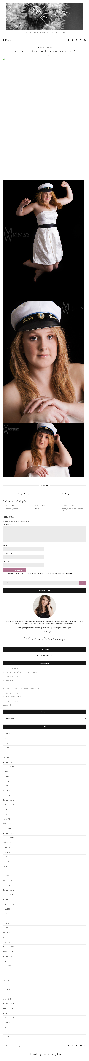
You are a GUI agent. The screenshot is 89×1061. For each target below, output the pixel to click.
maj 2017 (6, 786)
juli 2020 (5, 738)
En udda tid (7, 705)
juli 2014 (5, 914)
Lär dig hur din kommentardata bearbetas (59, 573)
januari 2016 (7, 828)
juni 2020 (6, 743)
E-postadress (7, 553)
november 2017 (8, 767)
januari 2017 (7, 795)
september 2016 (8, 805)
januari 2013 (7, 999)
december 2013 (8, 947)
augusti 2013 (7, 966)
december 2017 (8, 762)
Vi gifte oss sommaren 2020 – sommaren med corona (21, 688)
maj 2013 (6, 980)
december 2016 (8, 800)
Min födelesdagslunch (10, 509)
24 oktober (35, 509)
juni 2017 (6, 781)
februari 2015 (7, 880)
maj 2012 (6, 1037)
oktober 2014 (7, 899)
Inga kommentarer (53, 55)
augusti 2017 (7, 776)
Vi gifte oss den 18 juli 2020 (12, 697)
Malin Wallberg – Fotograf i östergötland (45, 1054)
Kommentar (7, 524)
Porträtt (50, 47)
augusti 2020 (7, 734)
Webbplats (6, 561)
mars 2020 (6, 757)
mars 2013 (6, 989)
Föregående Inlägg (23, 494)
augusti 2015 (7, 852)
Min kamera (7, 1046)
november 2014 (8, 895)
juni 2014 (6, 918)
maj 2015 (6, 866)
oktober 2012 (7, 1013)
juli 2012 (5, 1027)
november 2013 (8, 952)
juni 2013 (6, 975)
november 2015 (8, 838)
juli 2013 (5, 970)
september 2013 (8, 961)
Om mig (17, 1046)
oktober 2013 (7, 956)
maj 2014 (6, 923)
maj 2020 (6, 748)
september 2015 (8, 847)
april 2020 (6, 753)
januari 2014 (7, 942)
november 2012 (8, 1008)
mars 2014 (6, 933)
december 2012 (8, 1004)
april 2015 (6, 871)
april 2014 (6, 928)
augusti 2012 (7, 1023)
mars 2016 (6, 819)
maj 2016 (6, 809)
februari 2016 (7, 824)
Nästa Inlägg (65, 494)
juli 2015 (5, 857)
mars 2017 (6, 790)
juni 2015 (6, 862)
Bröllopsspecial (8, 680)
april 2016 (6, 814)
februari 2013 (7, 994)
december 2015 (8, 833)
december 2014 (8, 890)
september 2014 (8, 904)
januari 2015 (7, 885)
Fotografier (40, 47)
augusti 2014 (7, 909)
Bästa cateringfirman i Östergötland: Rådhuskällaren (20, 672)
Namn (5, 545)
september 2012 (8, 1018)
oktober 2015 (7, 843)
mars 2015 (6, 876)
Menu (8, 40)
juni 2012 (6, 1032)
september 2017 (8, 772)
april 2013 (6, 985)
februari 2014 (7, 937)
